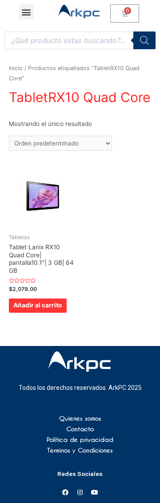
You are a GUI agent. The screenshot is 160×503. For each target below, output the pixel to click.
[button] (26, 11)
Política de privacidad (80, 439)
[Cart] (124, 13)
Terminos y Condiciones (80, 450)
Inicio (16, 68)
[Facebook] (65, 492)
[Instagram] (80, 492)
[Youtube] (94, 492)
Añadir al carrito (37, 305)
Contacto (80, 428)
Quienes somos (80, 418)
